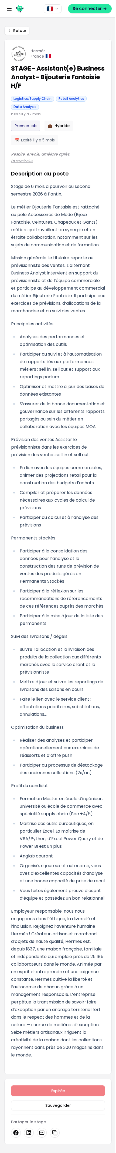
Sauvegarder (58, 1105)
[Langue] (53, 8)
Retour (19, 30)
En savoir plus (22, 160)
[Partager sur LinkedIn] (29, 1133)
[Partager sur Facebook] (16, 1133)
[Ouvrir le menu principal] (9, 9)
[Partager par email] (42, 1133)
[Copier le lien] (55, 1133)
